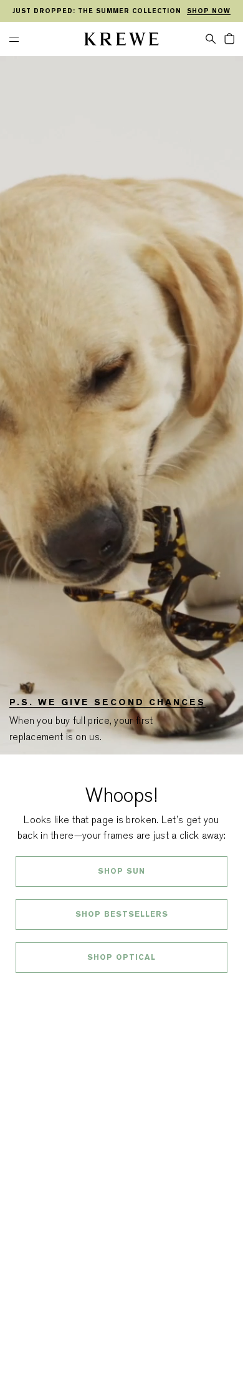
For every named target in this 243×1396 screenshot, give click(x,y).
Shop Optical (121, 957)
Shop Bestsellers (121, 914)
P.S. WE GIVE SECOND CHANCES (107, 702)
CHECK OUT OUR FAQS (121, 990)
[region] (121, 11)
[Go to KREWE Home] (121, 41)
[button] (210, 38)
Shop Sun (121, 871)
